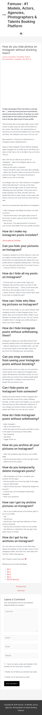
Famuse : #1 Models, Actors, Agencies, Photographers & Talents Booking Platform (22, 15)
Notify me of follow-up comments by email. (21, 672)
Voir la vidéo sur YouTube (11, 240)
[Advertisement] (21, 83)
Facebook (20, 57)
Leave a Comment (9, 57)
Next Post (21, 590)
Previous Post (21, 586)
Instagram (18, 59)
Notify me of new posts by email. (18, 677)
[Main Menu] (21, 34)
